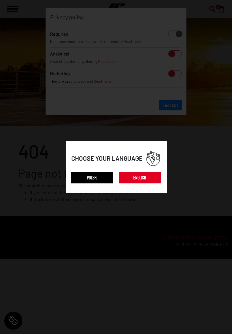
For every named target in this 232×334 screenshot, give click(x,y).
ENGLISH (139, 178)
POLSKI (92, 178)
